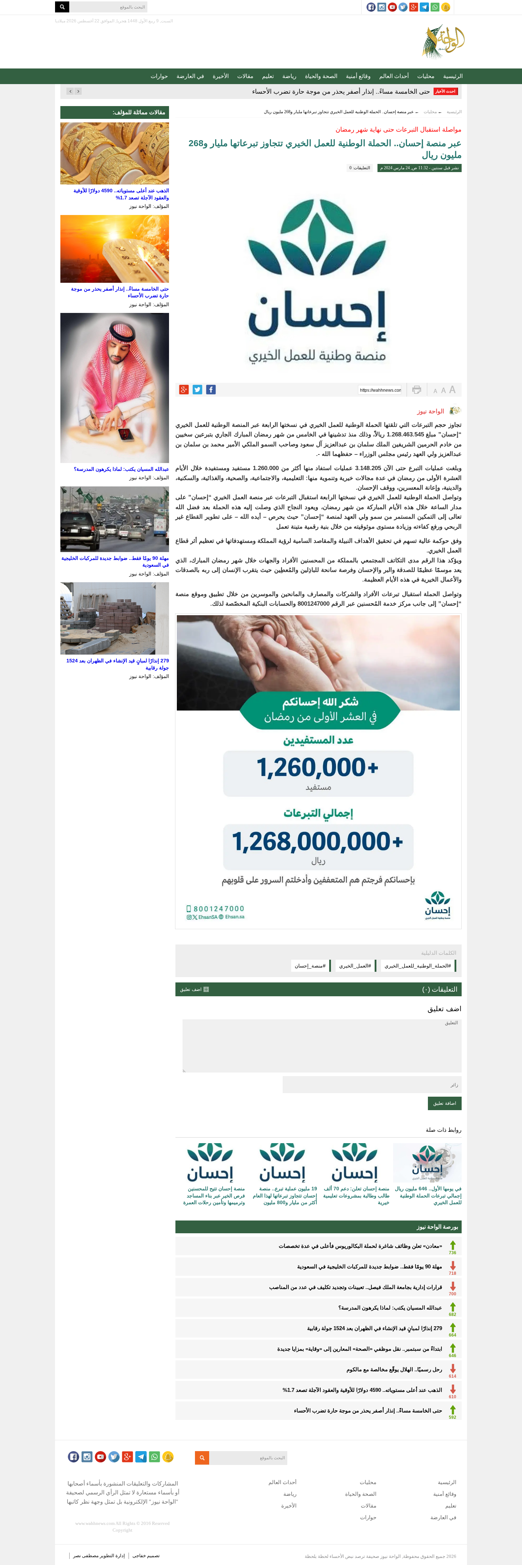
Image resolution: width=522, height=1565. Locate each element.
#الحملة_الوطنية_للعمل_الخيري (418, 966)
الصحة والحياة (321, 76)
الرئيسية (453, 76)
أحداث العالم (394, 76)
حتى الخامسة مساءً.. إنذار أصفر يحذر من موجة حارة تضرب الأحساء (341, 91)
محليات (426, 76)
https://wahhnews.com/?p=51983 (380, 390)
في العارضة (190, 76)
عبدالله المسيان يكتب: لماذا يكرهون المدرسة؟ (121, 469)
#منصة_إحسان (310, 966)
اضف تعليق (191, 989)
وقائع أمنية (358, 76)
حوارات (159, 76)
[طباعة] (417, 390)
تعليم (268, 76)
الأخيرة (221, 76)
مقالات (245, 76)
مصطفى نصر (86, 1555)
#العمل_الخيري (355, 966)
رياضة (289, 76)
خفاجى (139, 1555)
